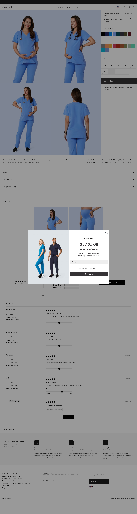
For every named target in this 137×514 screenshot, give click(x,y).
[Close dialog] (107, 232)
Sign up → (89, 274)
